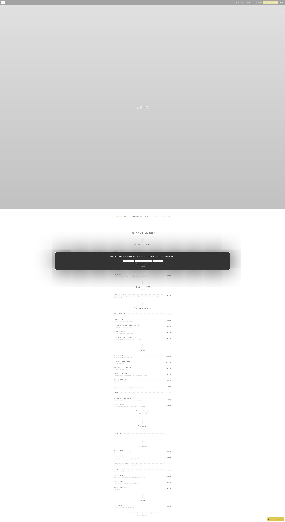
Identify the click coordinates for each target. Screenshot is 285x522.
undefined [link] (143, 266)
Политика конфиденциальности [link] (143, 263)
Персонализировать (157, 260)
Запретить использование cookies (143, 260)
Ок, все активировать (128, 260)
